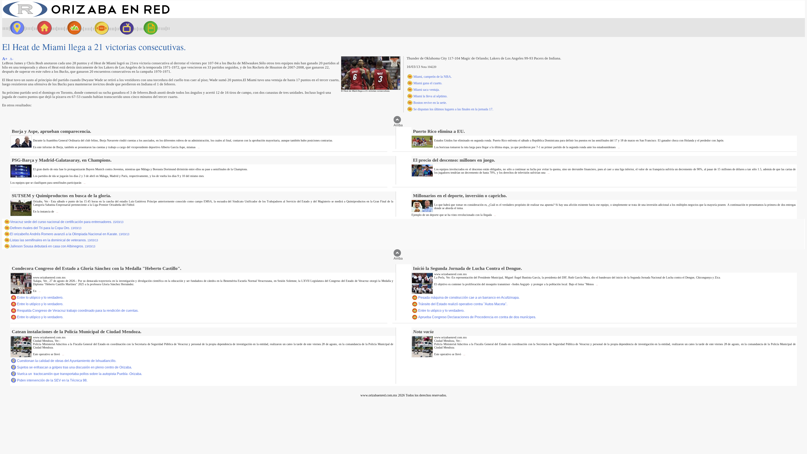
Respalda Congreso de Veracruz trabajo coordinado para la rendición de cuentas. (77, 310)
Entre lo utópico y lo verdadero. (40, 297)
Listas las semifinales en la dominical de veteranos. (54, 240)
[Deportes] (97, 27)
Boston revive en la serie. (430, 102)
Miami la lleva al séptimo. (430, 96)
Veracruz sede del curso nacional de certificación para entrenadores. (66, 222)
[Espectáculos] (125, 27)
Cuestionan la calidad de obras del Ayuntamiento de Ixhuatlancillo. (66, 361)
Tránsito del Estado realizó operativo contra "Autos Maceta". (462, 304)
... (198, 147)
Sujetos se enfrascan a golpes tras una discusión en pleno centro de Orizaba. (74, 367)
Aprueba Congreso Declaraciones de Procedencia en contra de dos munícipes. (477, 317)
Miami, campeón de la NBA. (432, 76)
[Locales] (43, 27)
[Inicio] (86, 17)
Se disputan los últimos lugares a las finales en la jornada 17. (453, 109)
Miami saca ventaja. (426, 89)
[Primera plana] (15, 27)
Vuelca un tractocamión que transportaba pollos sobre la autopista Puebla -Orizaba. (79, 374)
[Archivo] (154, 27)
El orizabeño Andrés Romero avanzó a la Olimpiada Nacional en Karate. (69, 234)
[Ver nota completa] (21, 146)
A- (11, 59)
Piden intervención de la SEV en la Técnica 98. (52, 380)
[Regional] (70, 27)
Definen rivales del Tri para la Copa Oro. (45, 228)
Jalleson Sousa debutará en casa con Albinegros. (52, 246)
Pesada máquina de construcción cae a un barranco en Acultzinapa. (469, 297)
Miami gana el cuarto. (427, 83)
